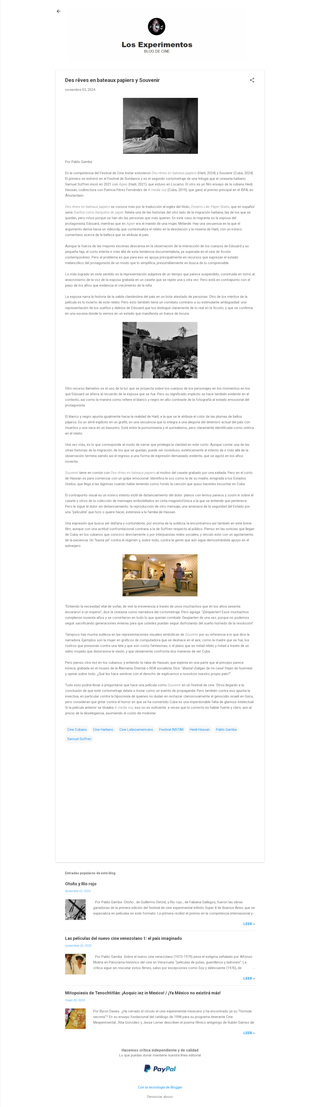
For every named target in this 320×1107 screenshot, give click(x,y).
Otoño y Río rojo (81, 883)
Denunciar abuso (160, 1097)
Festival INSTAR (171, 729)
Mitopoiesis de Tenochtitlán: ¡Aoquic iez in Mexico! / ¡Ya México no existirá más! (143, 992)
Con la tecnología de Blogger (160, 1087)
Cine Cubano (77, 729)
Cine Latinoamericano (136, 729)
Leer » (249, 924)
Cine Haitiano (103, 729)
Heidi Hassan (200, 729)
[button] (252, 80)
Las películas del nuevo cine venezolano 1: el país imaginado (123, 938)
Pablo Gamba (226, 729)
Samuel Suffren (79, 739)
